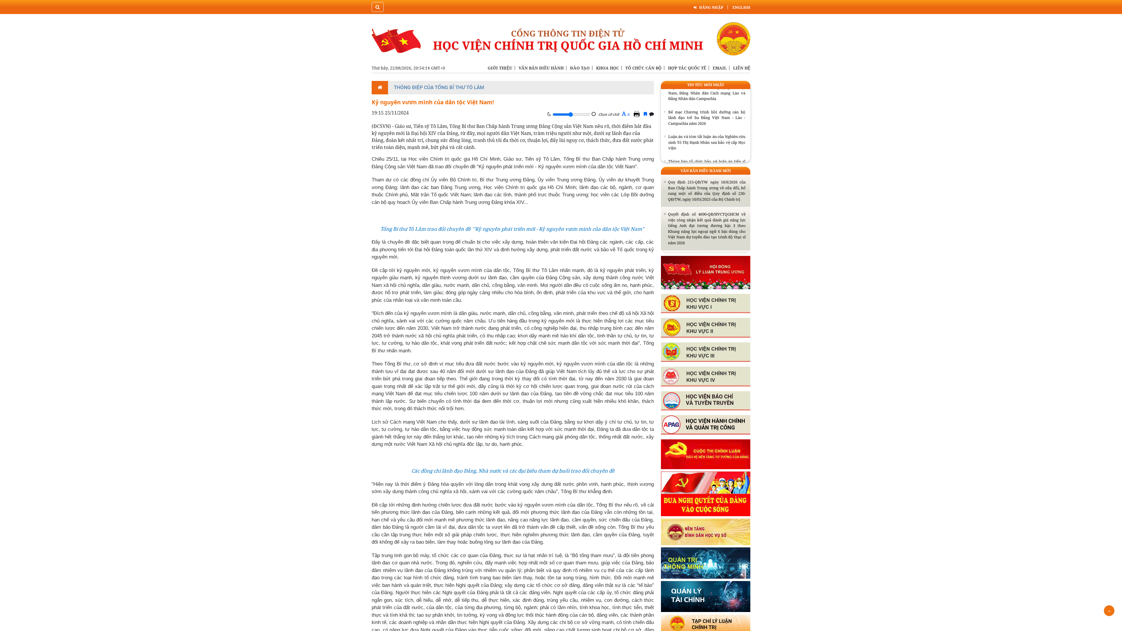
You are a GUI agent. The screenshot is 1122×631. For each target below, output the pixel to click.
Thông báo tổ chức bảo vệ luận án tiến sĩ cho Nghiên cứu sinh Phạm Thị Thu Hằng (706, 156)
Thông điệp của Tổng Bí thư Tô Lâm (439, 87)
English (741, 7)
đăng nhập (711, 7)
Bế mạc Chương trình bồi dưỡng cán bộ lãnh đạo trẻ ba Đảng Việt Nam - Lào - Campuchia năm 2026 (706, 109)
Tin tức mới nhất (705, 84)
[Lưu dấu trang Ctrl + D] (645, 114)
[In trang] (637, 114)
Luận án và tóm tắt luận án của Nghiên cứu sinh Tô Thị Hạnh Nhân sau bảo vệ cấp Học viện (706, 134)
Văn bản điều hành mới (706, 170)
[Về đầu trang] (1109, 610)
